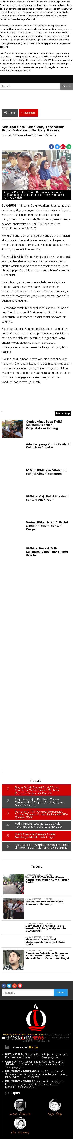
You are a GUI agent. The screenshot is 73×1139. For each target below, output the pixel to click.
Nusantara (29, 112)
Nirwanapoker (44, 1)
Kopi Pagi (55, 1114)
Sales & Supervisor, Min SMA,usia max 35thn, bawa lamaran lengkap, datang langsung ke (36, 1074)
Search (66, 86)
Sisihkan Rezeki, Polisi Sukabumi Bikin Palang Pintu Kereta (47, 552)
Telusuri (61, 992)
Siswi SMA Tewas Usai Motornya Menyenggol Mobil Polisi (45, 942)
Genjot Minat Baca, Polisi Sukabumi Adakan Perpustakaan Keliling (44, 425)
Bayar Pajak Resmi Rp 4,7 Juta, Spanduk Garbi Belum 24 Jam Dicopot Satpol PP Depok (37, 790)
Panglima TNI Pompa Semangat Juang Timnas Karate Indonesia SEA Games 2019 (41, 814)
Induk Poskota (20, 1114)
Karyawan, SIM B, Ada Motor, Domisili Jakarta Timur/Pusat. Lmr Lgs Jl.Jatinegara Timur (35, 1064)
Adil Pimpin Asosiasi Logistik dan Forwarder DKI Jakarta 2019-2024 (39, 825)
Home (12, 112)
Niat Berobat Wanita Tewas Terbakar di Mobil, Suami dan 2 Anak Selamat (42, 846)
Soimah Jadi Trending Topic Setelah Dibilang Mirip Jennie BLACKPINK (45, 928)
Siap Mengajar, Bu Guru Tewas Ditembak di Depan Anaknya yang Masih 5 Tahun (40, 802)
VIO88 (48, 60)
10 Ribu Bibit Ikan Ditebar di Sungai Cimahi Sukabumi (46, 472)
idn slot (39, 53)
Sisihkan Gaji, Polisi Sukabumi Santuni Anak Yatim (47, 498)
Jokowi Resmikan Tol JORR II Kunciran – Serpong (45, 903)
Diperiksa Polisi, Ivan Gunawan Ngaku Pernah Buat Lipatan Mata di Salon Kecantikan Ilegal (47, 955)
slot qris (65, 63)
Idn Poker (38, 5)
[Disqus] (36, 624)
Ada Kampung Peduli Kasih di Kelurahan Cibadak (48, 446)
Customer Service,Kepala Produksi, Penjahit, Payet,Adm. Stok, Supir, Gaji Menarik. (34, 1084)
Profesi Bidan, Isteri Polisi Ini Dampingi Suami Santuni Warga (47, 526)
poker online (50, 15)
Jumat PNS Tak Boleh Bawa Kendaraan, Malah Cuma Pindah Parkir (47, 880)
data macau (28, 25)
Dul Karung (20, 1132)
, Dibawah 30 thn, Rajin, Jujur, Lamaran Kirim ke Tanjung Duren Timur (36, 1056)
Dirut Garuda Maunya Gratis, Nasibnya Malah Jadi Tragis (35, 835)
